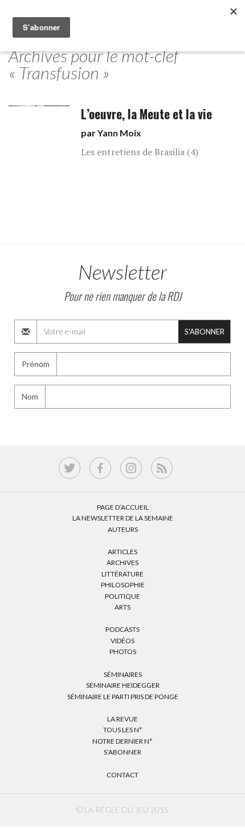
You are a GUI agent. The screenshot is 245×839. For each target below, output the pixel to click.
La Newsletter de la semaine (122, 518)
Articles (122, 551)
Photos (122, 651)
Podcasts (122, 629)
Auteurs (123, 529)
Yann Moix (119, 132)
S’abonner (122, 752)
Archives (122, 562)
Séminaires (123, 674)
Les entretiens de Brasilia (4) (139, 152)
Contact (122, 775)
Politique (122, 596)
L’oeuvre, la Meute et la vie (146, 114)
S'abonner (204, 331)
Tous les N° (122, 729)
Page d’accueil (123, 507)
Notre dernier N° (122, 741)
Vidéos (122, 640)
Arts (122, 607)
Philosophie (123, 584)
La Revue (122, 719)
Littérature (122, 574)
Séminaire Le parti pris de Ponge (122, 696)
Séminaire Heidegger (123, 685)
